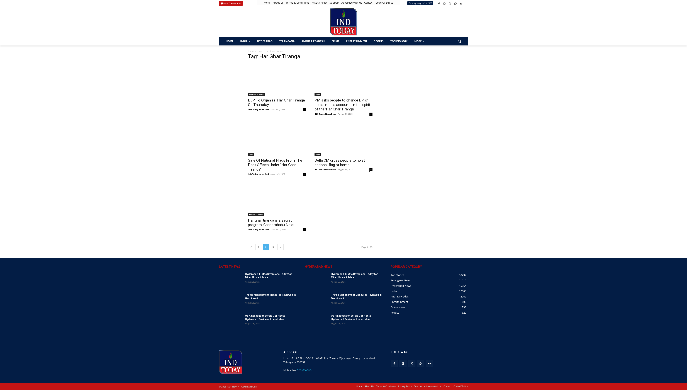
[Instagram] (444, 4)
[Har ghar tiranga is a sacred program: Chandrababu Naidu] (277, 199)
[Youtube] (461, 4)
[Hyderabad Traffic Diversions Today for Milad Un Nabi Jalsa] (230, 280)
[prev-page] (251, 247)
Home (251, 50)
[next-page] (280, 247)
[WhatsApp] (455, 4)
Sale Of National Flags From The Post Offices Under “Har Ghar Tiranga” (275, 164)
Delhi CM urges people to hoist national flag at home (340, 162)
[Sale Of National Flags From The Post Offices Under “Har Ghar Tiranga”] (277, 139)
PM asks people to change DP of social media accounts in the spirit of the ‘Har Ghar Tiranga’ (342, 104)
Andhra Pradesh (256, 214)
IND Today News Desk (258, 109)
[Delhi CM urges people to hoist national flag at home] (343, 139)
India (318, 94)
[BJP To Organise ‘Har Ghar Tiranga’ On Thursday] (277, 79)
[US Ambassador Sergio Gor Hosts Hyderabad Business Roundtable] (230, 322)
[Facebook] (439, 4)
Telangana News (256, 94)
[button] (223, 22)
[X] (450, 4)
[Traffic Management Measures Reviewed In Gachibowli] (230, 301)
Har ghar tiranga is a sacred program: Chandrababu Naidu (271, 222)
